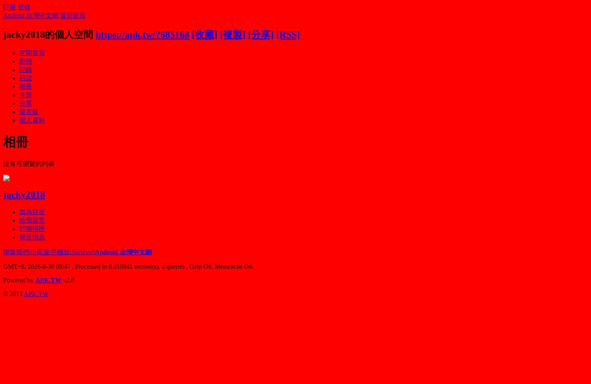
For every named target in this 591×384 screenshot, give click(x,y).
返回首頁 (73, 15)
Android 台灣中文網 (30, 15)
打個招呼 (32, 228)
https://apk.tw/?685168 (142, 34)
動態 (25, 61)
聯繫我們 (16, 252)
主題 (25, 95)
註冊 (9, 7)
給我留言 (32, 220)
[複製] (233, 34)
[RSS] (288, 34)
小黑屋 (39, 252)
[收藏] (205, 34)
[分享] (261, 34)
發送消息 (32, 237)
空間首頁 (32, 52)
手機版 (60, 252)
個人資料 (32, 120)
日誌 (25, 78)
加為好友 (32, 211)
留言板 (29, 111)
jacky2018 (24, 194)
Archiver (82, 252)
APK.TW (48, 280)
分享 (25, 103)
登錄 (24, 7)
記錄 (25, 69)
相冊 (25, 86)
